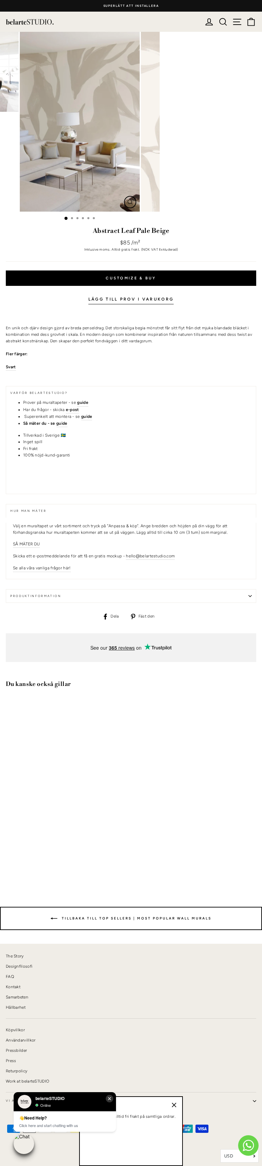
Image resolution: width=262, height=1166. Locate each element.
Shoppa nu (23, 861)
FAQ (10, 976)
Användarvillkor (20, 1040)
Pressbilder (16, 1050)
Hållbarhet (16, 1007)
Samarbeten (17, 997)
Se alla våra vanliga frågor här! (42, 568)
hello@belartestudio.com (150, 556)
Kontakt (13, 986)
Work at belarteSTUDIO (27, 1081)
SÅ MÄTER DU (26, 544)
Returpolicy (16, 1071)
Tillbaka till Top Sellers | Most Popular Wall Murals (136, 918)
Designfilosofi (19, 966)
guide (62, 423)
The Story (15, 956)
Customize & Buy (131, 278)
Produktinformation (35, 596)
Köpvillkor (15, 1030)
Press (11, 1060)
